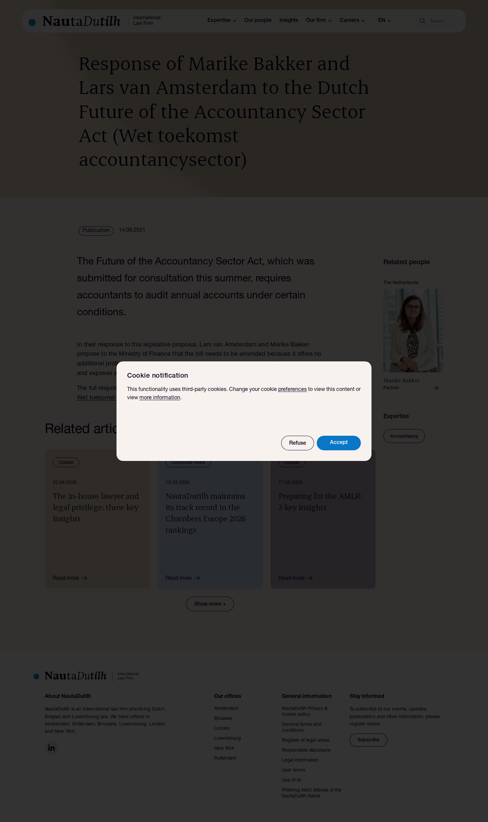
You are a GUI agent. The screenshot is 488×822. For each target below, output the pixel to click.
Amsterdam (226, 709)
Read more (66, 578)
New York (224, 748)
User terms (293, 770)
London (222, 728)
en (381, 21)
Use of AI (291, 780)
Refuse (297, 443)
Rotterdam (225, 758)
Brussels (223, 718)
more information (159, 398)
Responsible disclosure (306, 750)
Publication (96, 231)
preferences (292, 390)
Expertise (219, 21)
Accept (339, 443)
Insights (289, 21)
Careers (349, 21)
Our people (258, 21)
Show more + (210, 604)
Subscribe (368, 740)
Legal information (300, 760)
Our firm (316, 21)
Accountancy (404, 436)
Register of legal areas (305, 740)
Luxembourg (227, 738)
